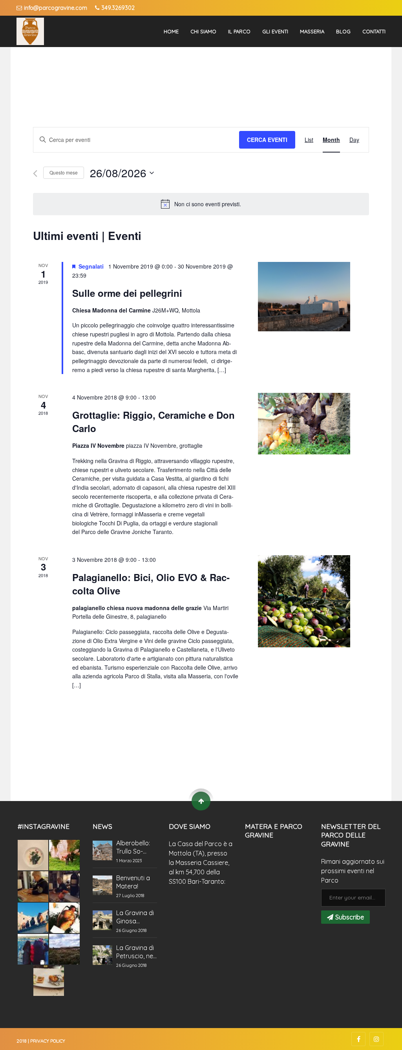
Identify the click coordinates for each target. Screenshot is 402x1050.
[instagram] (376, 1039)
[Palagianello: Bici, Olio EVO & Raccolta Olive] (304, 601)
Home (171, 31)
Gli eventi (275, 31)
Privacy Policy (47, 1041)
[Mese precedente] (35, 173)
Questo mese (63, 172)
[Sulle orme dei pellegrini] (304, 296)
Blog (343, 31)
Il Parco (239, 31)
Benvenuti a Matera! (133, 882)
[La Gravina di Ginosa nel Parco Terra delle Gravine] (102, 920)
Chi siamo (203, 31)
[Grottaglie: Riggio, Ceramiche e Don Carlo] (304, 423)
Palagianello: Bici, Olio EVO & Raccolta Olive (151, 583)
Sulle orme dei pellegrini (127, 293)
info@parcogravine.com (55, 7)
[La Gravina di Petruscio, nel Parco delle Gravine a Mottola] (102, 955)
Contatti (374, 31)
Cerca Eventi (267, 140)
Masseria (312, 31)
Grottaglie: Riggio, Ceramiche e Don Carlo (153, 421)
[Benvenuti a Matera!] (102, 885)
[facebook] (358, 1039)
